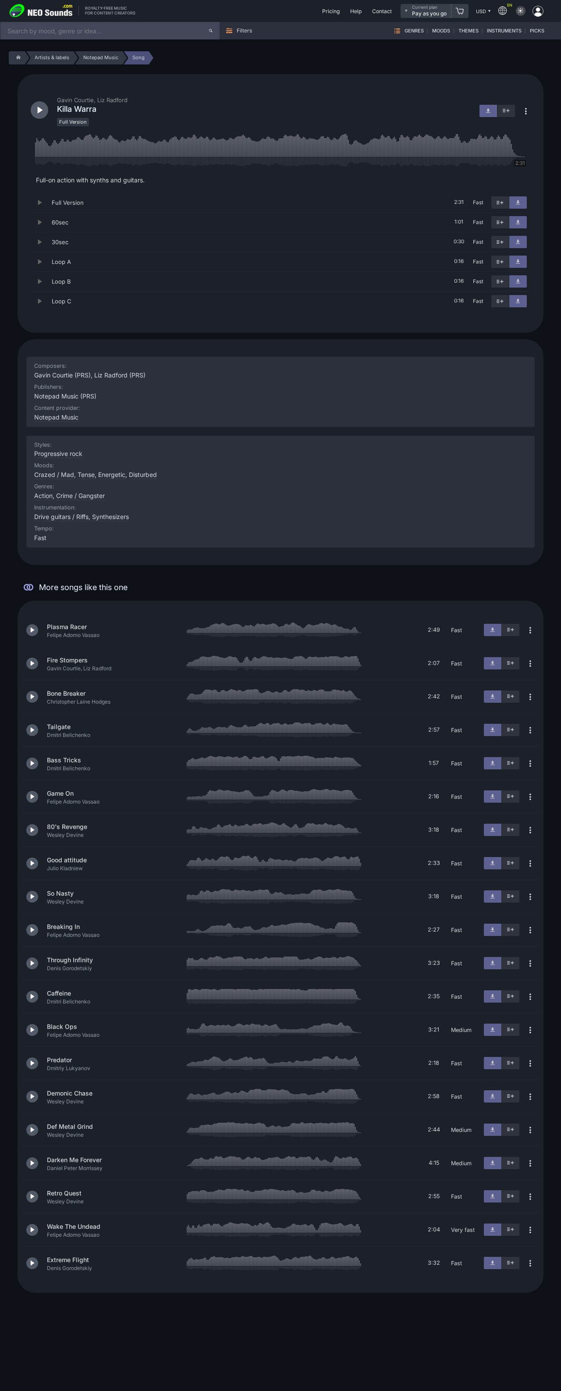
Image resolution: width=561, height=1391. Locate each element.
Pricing (331, 11)
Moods (441, 30)
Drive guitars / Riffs (61, 516)
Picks (537, 30)
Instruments (504, 30)
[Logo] (41, 11)
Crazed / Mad (54, 474)
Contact (382, 11)
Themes (468, 30)
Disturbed (143, 474)
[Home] (17, 57)
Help (356, 11)
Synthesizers (110, 516)
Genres (414, 30)
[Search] (211, 30)
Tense (86, 474)
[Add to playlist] (500, 202)
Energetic (111, 474)
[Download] (518, 202)
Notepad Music (56, 417)
